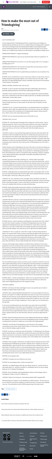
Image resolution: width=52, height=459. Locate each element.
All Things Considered (10, 389)
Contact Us (21, 436)
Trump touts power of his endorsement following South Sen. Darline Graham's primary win (22, 409)
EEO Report (32, 436)
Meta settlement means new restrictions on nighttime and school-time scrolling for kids (22, 415)
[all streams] (50, 6)
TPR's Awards (43, 442)
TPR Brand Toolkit (23, 442)
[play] (4, 7)
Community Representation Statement (22, 449)
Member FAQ (32, 445)
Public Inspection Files (33, 439)
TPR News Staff (43, 436)
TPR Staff (42, 433)
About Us (21, 433)
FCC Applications (33, 442)
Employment (22, 439)
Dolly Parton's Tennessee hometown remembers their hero (15, 403)
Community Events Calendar (44, 446)
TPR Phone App (43, 439)
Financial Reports (33, 433)
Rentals (31, 448)
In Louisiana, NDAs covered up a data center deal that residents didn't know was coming (22, 420)
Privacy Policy (22, 445)
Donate (46, 2)
